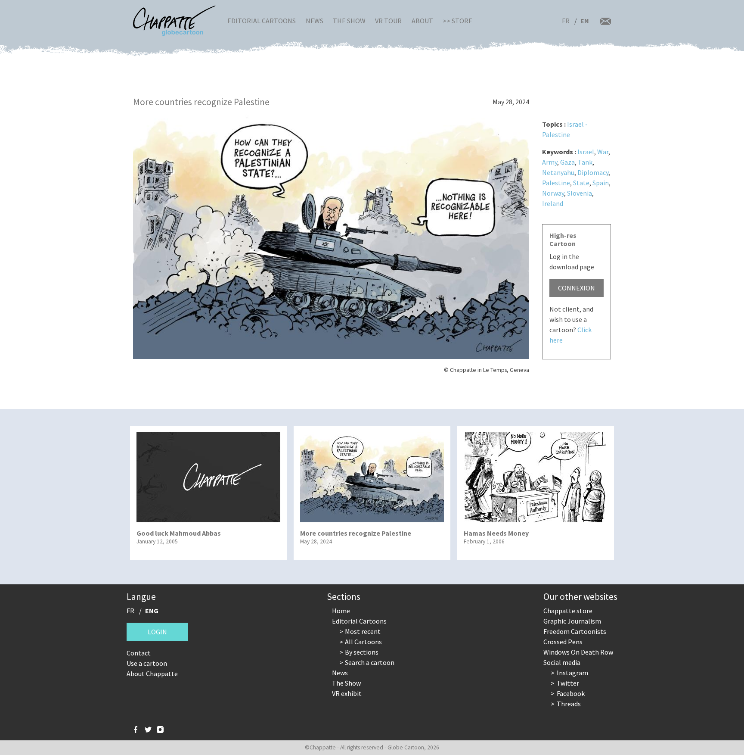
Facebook (571, 693)
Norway (553, 193)
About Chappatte (152, 673)
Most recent (363, 631)
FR (566, 20)
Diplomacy (592, 172)
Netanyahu (558, 172)
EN (584, 20)
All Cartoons (363, 641)
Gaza (567, 162)
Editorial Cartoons (261, 20)
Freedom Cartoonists (574, 631)
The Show (349, 20)
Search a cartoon (369, 662)
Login (157, 631)
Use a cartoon (147, 663)
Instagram (572, 672)
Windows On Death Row (578, 652)
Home (341, 610)
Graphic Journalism (572, 621)
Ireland (552, 203)
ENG (151, 610)
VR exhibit (347, 693)
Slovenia (579, 193)
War (602, 151)
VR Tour (388, 20)
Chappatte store (567, 610)
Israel (585, 151)
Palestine (556, 182)
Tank (585, 162)
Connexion (576, 288)
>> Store (457, 20)
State (581, 182)
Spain (600, 182)
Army (549, 162)
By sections (361, 652)
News (314, 20)
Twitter (568, 683)
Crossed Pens (563, 641)
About (422, 20)
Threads (569, 703)
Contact (139, 653)
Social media (561, 662)
